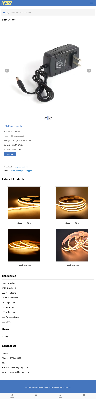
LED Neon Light (9, 292)
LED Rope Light (9, 302)
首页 (8, 12)
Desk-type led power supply (21, 170)
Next (89, 71)
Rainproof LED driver (22, 167)
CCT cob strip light (24, 265)
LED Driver (26, 12)
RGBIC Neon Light (10, 297)
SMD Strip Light (9, 288)
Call (36, 397)
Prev (7, 71)
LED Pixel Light (8, 307)
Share (12, 397)
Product (15, 12)
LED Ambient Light (10, 317)
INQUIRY (10, 154)
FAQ (6, 336)
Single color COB (24, 223)
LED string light (9, 312)
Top (84, 397)
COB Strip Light (9, 283)
